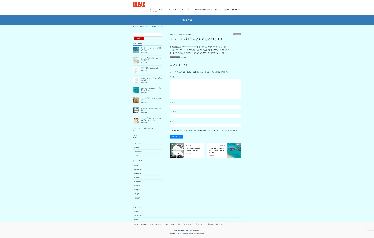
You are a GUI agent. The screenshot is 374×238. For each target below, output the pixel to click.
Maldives (237, 34)
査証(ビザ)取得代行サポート (186, 224)
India (151, 224)
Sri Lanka (158, 224)
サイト (172, 121)
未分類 (136, 155)
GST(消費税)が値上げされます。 (151, 68)
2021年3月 (137, 194)
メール (173, 112)
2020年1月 (137, 198)
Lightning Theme (187, 233)
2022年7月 (137, 185)
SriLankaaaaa (138, 151)
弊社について (220, 224)
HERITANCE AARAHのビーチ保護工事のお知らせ (216, 150)
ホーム (136, 224)
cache (135, 135)
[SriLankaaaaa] (177, 150)
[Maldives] (234, 150)
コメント (174, 77)
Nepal (166, 224)
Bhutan (173, 224)
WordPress (178, 233)
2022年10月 (137, 181)
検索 (138, 38)
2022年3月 (137, 190)
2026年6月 (137, 165)
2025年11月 (137, 169)
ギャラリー (201, 224)
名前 (172, 102)
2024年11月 (137, 173)
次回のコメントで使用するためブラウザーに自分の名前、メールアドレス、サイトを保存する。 (205, 130)
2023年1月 (137, 177)
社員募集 (210, 224)
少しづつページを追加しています (143, 128)
